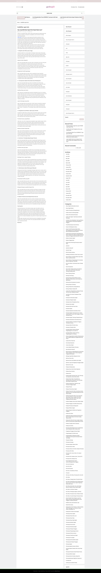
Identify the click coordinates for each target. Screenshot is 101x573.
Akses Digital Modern (70, 208)
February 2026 (68, 165)
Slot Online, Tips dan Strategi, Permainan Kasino (74, 495)
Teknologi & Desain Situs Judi (71, 515)
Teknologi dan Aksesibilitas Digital (72, 539)
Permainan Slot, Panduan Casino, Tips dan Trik (74, 456)
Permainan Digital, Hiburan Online (72, 444)
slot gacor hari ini (69, 74)
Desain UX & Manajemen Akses (71, 226)
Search (66, 117)
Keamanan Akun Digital (70, 304)
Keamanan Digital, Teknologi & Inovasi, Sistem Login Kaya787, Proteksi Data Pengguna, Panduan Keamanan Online (74, 314)
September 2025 (69, 175)
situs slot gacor (68, 78)
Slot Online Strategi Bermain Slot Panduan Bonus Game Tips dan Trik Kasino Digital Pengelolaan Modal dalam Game (74, 482)
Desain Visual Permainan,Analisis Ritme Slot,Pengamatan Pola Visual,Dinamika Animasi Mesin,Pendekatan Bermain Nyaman (74, 230)
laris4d (67, 65)
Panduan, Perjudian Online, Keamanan (72, 423)
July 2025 (67, 180)
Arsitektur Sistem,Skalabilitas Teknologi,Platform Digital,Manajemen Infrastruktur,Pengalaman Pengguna (74, 221)
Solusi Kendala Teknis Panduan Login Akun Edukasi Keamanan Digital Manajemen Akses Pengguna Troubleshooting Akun (74, 499)
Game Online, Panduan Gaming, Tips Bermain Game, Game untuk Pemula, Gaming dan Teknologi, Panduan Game (74, 270)
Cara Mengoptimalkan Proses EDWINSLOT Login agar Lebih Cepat (25, 17)
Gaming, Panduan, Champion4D (71, 288)
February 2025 (68, 191)
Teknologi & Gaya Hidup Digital (71, 520)
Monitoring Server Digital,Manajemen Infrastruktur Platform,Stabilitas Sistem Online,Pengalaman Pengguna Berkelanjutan (74, 352)
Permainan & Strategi (69, 442)
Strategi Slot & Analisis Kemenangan (72, 511)
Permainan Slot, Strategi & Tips (71, 458)
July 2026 (67, 154)
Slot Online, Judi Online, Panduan (71, 489)
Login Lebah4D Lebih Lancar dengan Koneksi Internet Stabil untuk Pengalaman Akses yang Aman (74, 140)
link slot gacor (68, 35)
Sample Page (49, 13)
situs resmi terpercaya (70, 464)
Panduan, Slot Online (69, 425)
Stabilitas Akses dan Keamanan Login (72, 502)
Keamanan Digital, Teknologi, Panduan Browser (74, 317)
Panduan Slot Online (69, 413)
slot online (68, 87)
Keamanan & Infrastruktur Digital (71, 297)
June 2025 (68, 182)
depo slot (67, 57)
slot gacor (68, 44)
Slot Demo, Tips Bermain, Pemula (72, 470)
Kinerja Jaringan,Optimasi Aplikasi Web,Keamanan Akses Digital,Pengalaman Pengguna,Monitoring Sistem (75, 337)
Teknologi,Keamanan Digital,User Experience (74, 558)
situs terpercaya (69, 95)
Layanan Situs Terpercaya (70, 340)
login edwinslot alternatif (70, 349)
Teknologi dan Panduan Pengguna (72, 541)
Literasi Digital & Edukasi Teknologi (72, 347)
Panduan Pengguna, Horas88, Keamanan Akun (74, 403)
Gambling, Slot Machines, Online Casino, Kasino (74, 254)
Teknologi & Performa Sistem (71, 533)
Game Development (69, 266)
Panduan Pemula (69, 386)
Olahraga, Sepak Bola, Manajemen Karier (73, 356)
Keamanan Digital (69, 308)
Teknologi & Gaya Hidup (70, 518)
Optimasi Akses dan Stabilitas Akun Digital (73, 360)
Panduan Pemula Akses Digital (71, 389)
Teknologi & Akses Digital (70, 513)
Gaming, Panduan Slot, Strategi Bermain (73, 286)
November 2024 (68, 197)
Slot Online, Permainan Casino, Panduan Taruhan (74, 493)
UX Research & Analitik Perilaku (71, 562)
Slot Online (68, 477)
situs (67, 52)
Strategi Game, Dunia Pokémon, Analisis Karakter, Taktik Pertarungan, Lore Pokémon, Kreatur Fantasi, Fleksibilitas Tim (74, 508)
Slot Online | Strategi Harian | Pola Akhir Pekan (74, 479)
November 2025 (68, 171)
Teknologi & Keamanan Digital (71, 526)
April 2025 (67, 186)
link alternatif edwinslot (70, 342)
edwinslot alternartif (69, 248)
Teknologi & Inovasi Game (70, 524)
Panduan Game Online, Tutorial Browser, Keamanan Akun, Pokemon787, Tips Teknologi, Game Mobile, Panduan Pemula (74, 380)
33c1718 (19, 31)
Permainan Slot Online (70, 450)
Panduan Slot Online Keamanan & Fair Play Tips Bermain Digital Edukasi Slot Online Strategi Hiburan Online (74, 416)
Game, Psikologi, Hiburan (70, 273)
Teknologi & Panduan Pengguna (71, 528)
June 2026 (68, 156)
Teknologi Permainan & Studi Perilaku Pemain (74, 551)
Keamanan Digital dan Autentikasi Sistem (73, 310)
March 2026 (68, 162)
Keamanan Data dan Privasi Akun (72, 306)
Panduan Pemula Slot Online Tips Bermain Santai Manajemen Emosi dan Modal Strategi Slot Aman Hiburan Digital (74, 392)
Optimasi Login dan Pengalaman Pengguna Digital (74, 362)
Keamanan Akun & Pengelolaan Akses (72, 302)
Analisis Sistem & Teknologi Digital (72, 212)
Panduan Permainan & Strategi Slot (72, 405)
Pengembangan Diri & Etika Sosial (72, 433)
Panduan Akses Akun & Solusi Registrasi (73, 369)
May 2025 (67, 184)
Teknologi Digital (69, 544)
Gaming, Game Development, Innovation (73, 282)
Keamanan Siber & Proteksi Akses (72, 325)
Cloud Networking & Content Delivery (72, 224)
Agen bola (19, 37)
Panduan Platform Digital (70, 407)
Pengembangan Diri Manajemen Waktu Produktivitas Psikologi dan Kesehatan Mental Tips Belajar (74, 436)
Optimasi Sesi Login (69, 364)
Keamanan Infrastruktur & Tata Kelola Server (73, 319)
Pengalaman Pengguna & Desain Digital (73, 431)
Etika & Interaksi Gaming (70, 252)
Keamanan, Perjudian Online (71, 327)
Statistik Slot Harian (69, 504)
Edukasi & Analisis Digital (70, 238)
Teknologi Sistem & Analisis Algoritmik (73, 556)
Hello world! (79, 147)
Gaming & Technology (70, 275)
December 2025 (68, 169)
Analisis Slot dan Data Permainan (72, 214)
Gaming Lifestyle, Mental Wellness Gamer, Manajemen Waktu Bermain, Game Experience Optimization (74, 279)
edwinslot (67, 245)
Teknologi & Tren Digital (70, 537)
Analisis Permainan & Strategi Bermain (72, 210)
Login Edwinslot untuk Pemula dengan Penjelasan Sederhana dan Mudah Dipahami (63, 1)
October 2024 (68, 199)
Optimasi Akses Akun (70, 358)
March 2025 (68, 188)
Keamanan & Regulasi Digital (71, 299)
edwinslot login (68, 250)
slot (66, 48)
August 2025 (68, 178)
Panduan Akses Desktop (70, 371)
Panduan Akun (68, 373)
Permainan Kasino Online (70, 446)
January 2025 (68, 193)
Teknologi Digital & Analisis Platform (72, 546)
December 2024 (68, 195)
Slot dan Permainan (69, 468)
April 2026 (67, 160)
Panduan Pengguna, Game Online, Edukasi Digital (74, 401)
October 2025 (68, 173)
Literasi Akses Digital (69, 345)
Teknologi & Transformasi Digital (71, 535)
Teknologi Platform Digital (70, 553)
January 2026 (68, 167)
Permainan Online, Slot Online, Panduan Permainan (75, 448)
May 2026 (67, 158)
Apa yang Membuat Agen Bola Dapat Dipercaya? (29, 30)
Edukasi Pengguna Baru (70, 240)
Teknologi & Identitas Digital (71, 522)
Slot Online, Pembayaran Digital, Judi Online (73, 491)
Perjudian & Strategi (69, 440)
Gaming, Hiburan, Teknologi (71, 284)
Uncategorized (68, 560)
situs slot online (69, 466)
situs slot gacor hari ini (70, 39)
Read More (19, 222)
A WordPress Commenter (70, 147)
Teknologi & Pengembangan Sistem (72, 531)
